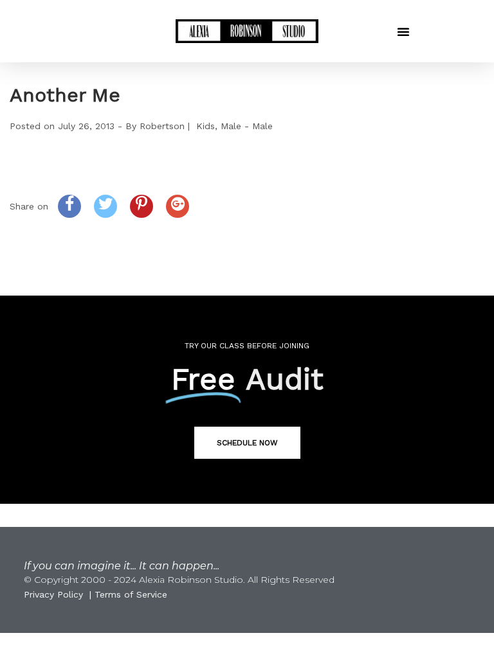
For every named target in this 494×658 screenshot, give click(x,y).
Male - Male (247, 126)
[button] (403, 31)
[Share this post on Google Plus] (177, 206)
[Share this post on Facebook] (69, 206)
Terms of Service (131, 594)
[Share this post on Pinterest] (141, 206)
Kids (205, 126)
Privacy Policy (53, 594)
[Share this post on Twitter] (105, 206)
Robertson (162, 126)
